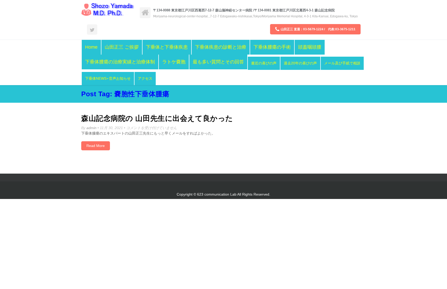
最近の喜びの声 (264, 63)
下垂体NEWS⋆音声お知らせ (108, 78)
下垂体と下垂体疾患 (167, 47)
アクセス (145, 78)
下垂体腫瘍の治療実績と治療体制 (120, 61)
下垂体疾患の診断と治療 (220, 47)
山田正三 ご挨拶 (122, 47)
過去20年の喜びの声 (300, 63)
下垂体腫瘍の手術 (272, 47)
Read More (95, 146)
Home (91, 47)
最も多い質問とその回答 (218, 61)
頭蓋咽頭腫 (309, 47)
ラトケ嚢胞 (173, 61)
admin (91, 128)
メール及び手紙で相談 (342, 63)
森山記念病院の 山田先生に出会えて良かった (157, 118)
